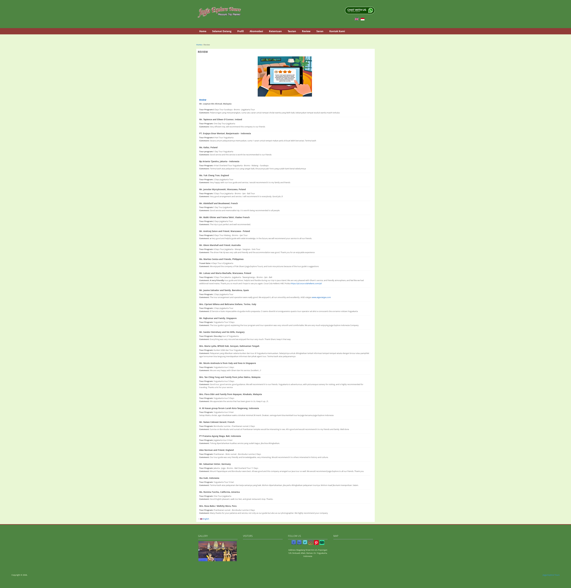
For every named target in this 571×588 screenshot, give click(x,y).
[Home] (219, 12)
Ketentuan (275, 31)
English (205, 518)
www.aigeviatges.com (321, 297)
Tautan (292, 31)
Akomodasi (256, 31)
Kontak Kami (337, 31)
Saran (319, 31)
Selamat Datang (221, 31)
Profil (240, 31)
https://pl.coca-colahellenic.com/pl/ (306, 283)
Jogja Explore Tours (551, 575)
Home (202, 31)
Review (306, 31)
